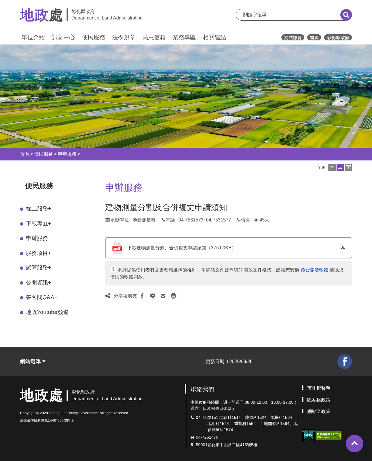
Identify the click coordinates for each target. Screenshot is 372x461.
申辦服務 (67, 153)
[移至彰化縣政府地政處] (314, 37)
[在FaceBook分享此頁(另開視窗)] (142, 295)
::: (17, 36)
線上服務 (38, 209)
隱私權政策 (318, 399)
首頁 (24, 153)
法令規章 (123, 37)
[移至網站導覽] (292, 37)
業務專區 (184, 37)
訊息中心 (63, 37)
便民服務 (93, 37)
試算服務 (38, 268)
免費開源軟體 (314, 269)
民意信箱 (154, 37)
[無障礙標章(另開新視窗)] (328, 435)
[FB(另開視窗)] (344, 361)
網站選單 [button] (31, 361)
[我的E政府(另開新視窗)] (308, 435)
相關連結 (214, 37)
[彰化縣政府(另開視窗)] (338, 37)
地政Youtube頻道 (47, 312)
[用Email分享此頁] (163, 295)
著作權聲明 (318, 388)
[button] (332, 167)
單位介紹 (33, 37)
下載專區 (38, 223)
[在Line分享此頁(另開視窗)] (152, 295)
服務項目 (38, 253)
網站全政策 (318, 411)
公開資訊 (38, 282)
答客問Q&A (42, 297)
